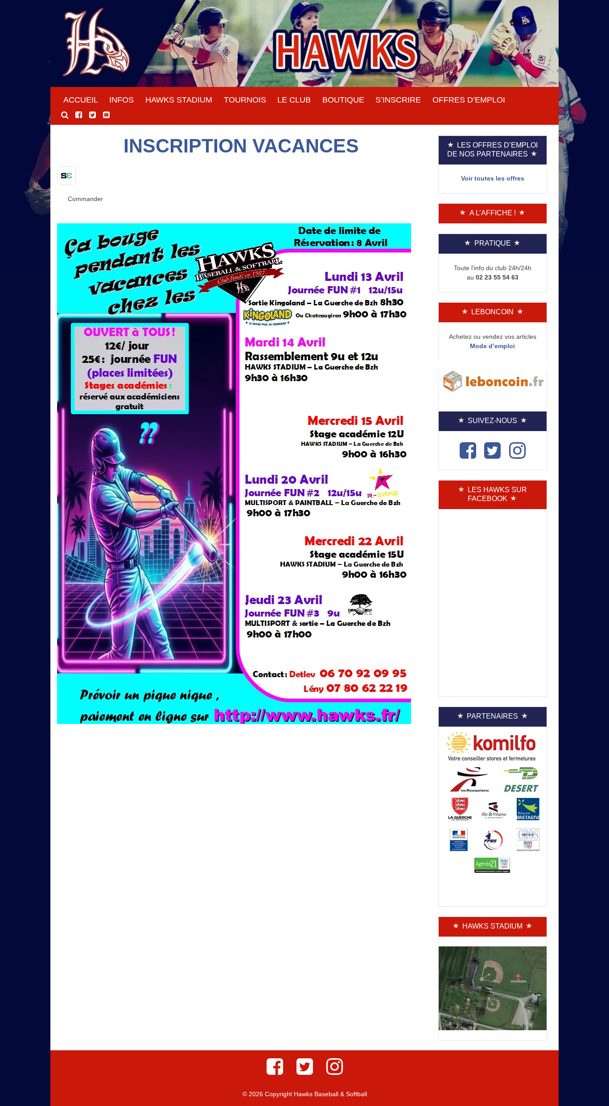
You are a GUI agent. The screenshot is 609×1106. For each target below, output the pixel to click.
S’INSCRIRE (398, 99)
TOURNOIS (245, 99)
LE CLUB (294, 99)
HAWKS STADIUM (178, 99)
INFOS (121, 99)
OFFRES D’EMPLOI (468, 99)
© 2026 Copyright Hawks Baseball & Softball (305, 1094)
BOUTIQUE (343, 99)
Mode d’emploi (492, 345)
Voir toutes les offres (492, 178)
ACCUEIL (80, 99)
